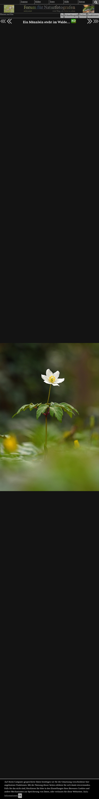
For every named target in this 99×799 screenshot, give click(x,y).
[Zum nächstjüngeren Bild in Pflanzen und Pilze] (9, 21)
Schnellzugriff (71, 15)
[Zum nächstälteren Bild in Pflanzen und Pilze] (90, 21)
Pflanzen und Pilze (6, 14)
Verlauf (82, 15)
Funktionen (93, 15)
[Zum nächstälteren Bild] (96, 21)
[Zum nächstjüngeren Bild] (3, 21)
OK (20, 795)
